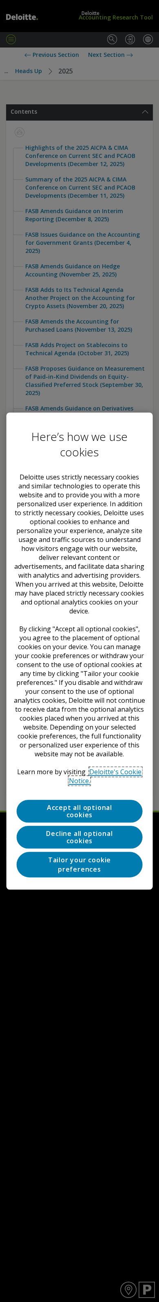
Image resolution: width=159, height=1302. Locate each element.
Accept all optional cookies (79, 811)
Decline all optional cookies (79, 837)
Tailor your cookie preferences (79, 865)
